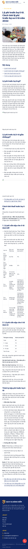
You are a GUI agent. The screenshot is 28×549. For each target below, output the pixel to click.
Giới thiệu (4, 517)
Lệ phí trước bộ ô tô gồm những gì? (14, 71)
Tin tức (4, 522)
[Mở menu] (24, 2)
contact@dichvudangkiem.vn (11, 535)
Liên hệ (4, 526)
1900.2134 (6, 533)
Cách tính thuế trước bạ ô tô (12, 73)
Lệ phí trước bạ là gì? (10, 68)
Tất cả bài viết (7, 8)
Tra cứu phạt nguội (7, 524)
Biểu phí (4, 519)
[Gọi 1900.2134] (25, 541)
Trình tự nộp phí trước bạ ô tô (12, 76)
